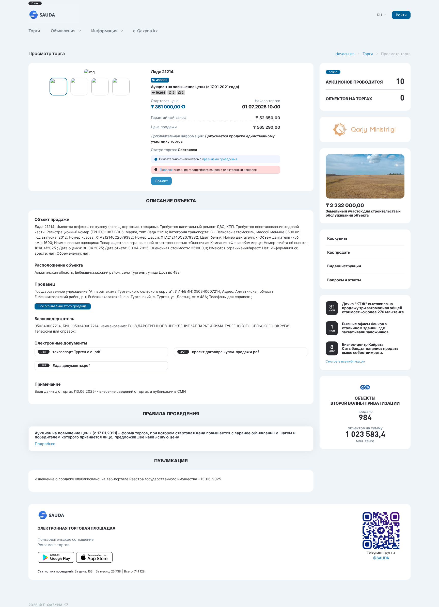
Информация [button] (104, 30)
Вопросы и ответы (344, 279)
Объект (161, 181)
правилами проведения (219, 159)
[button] (382, 15)
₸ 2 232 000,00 (345, 205)
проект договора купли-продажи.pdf (225, 352)
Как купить (337, 238)
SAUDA (383, 558)
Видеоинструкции (344, 266)
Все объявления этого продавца (62, 306)
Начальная (344, 54)
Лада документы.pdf (71, 365)
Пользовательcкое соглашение (65, 539)
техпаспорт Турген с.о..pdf (76, 352)
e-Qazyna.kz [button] (145, 30)
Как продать (338, 252)
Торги (368, 54)
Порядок (166, 170)
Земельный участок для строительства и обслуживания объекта (363, 213)
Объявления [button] (63, 30)
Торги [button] (34, 30)
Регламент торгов (53, 545)
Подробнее (45, 443)
